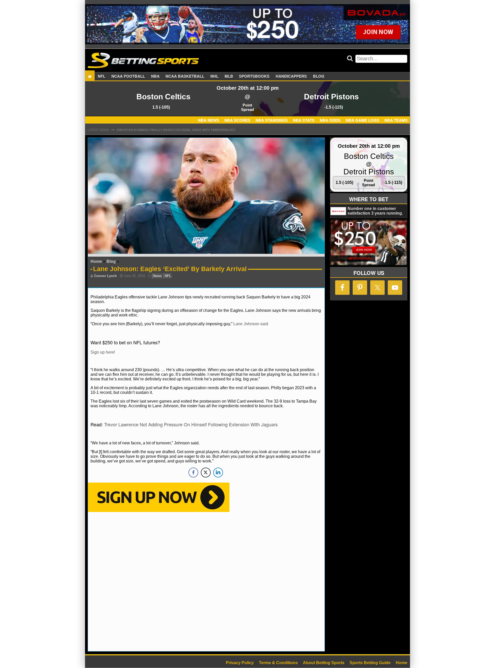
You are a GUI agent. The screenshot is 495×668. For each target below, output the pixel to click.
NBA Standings (271, 120)
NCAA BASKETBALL (185, 76)
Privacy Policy (240, 663)
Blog (318, 76)
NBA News (208, 120)
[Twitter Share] (206, 472)
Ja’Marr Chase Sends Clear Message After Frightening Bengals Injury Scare (185, 130)
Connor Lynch (105, 276)
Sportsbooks (254, 76)
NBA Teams (396, 120)
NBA (155, 76)
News (157, 276)
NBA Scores (237, 120)
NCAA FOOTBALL (128, 76)
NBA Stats (304, 120)
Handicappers (291, 76)
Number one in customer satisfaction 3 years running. (375, 210)
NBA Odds (330, 120)
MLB (229, 76)
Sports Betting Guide (370, 663)
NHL (214, 76)
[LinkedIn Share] (218, 472)
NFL (101, 76)
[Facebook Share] (193, 472)
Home (96, 261)
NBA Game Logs (362, 120)
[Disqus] (206, 581)
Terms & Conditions (278, 663)
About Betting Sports (323, 663)
